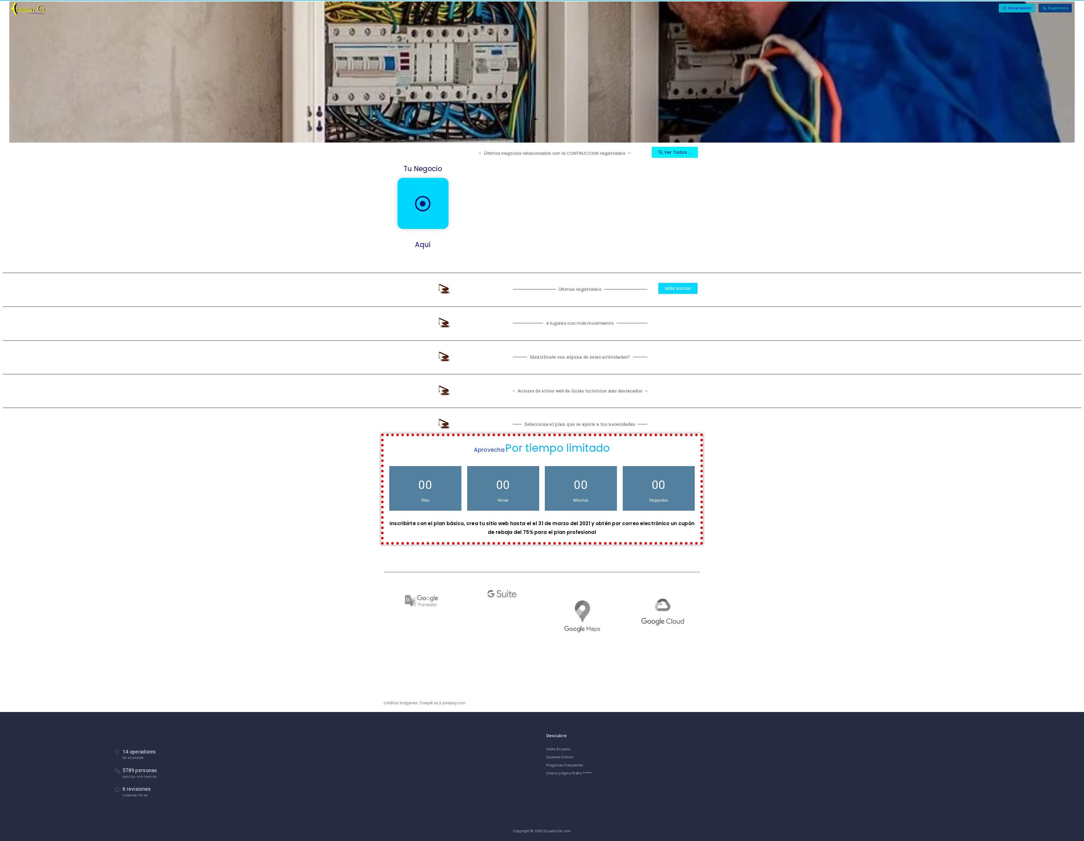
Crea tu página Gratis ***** (569, 773)
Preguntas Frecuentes (564, 765)
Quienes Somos (559, 757)
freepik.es (429, 703)
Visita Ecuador (558, 749)
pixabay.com (453, 703)
